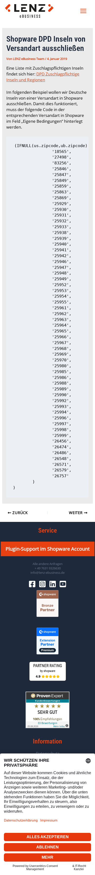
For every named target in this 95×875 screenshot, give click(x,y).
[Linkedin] (52, 584)
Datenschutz (47, 753)
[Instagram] (42, 584)
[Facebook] (32, 584)
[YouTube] (62, 584)
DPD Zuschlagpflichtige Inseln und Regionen (42, 77)
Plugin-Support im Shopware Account (48, 549)
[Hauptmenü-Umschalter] (83, 11)
